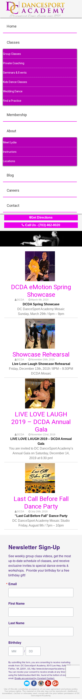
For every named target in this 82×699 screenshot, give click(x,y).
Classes (13, 42)
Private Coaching (13, 63)
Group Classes (12, 53)
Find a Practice (12, 100)
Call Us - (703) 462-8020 (42, 225)
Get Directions (42, 217)
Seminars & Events (15, 72)
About (11, 131)
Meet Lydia (10, 142)
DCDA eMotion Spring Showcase (41, 290)
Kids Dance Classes (15, 82)
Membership (17, 115)
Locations (9, 161)
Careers (13, 190)
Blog (10, 175)
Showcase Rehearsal (41, 354)
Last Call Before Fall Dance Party (41, 502)
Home (12, 26)
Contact (13, 205)
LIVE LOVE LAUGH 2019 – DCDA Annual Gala (41, 421)
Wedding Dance (12, 91)
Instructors (10, 151)
